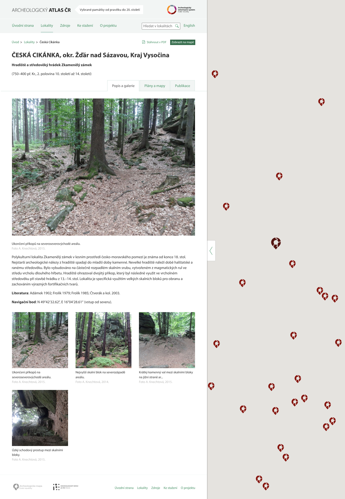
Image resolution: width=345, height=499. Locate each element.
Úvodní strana (23, 25)
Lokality (47, 25)
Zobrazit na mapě (183, 42)
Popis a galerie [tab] (123, 85)
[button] (226, 206)
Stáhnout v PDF (156, 42)
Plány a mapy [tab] (154, 85)
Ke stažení (85, 25)
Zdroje (65, 25)
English (189, 25)
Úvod (15, 42)
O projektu (108, 25)
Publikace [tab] (182, 85)
